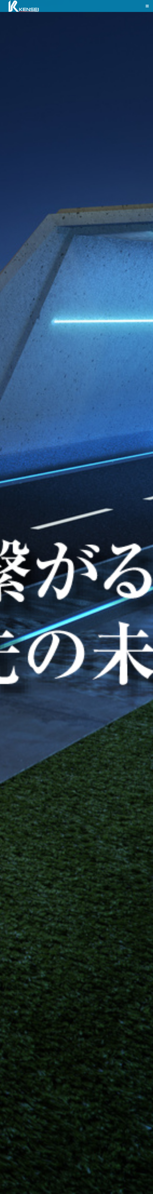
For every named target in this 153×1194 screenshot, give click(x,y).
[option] (76, 597)
